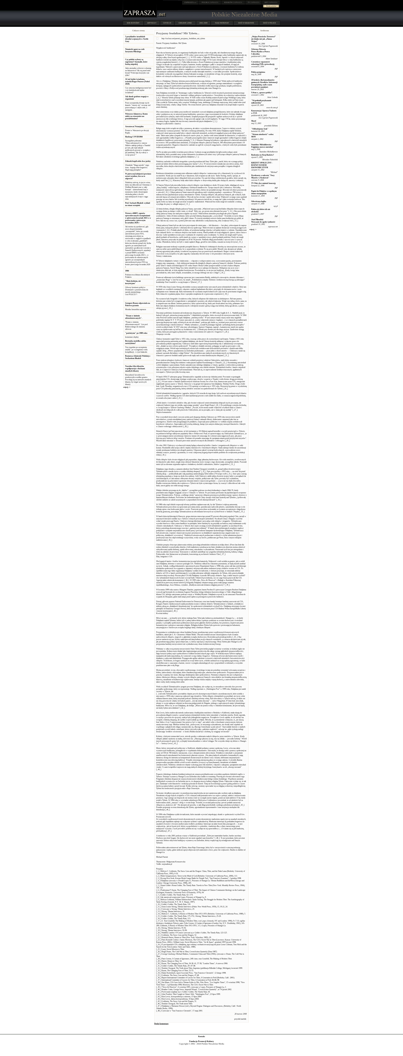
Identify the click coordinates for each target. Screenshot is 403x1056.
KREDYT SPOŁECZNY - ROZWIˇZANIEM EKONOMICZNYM (262, 165)
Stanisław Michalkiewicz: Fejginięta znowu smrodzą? (262, 146)
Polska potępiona (258, 72)
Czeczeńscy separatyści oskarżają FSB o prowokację (262, 63)
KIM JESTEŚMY (133, 23)
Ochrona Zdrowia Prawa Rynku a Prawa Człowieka (260, 51)
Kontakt (201, 1036)
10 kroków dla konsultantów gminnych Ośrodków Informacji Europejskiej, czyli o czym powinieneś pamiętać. (264, 83)
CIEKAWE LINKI (185, 23)
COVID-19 (167, 23)
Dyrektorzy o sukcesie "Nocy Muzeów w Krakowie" (263, 176)
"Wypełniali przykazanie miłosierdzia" (261, 101)
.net (190, 2)
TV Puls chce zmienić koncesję (263, 183)
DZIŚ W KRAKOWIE (246, 23)
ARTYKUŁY (151, 23)
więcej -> (126, 387)
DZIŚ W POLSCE (269, 23)
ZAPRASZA (210, 2)
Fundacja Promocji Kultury (201, 1041)
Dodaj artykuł (271, 6)
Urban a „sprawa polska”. (262, 92)
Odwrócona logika (258, 201)
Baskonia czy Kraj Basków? (262, 155)
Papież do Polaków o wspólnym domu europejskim (264, 192)
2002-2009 (203, 23)
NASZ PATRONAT (222, 23)
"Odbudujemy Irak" (259, 129)
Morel (253, 121)
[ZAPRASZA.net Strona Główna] (140, 17)
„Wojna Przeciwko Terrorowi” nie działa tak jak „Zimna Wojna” (263, 38)
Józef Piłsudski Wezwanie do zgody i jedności (263, 220)
